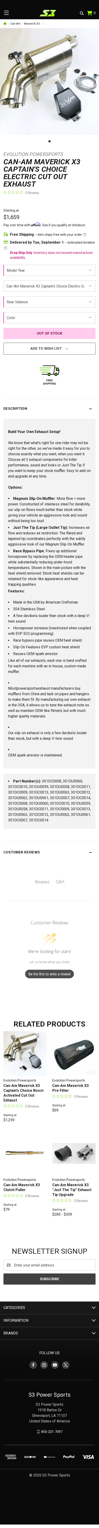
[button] (49, 408)
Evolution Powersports (33, 154)
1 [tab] (49, 141)
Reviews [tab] (42, 882)
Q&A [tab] (60, 881)
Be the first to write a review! (49, 974)
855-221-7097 (51, 1432)
